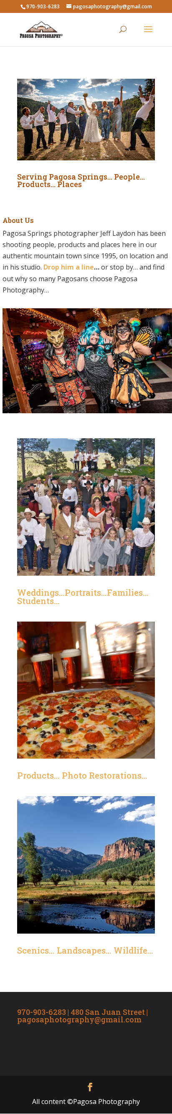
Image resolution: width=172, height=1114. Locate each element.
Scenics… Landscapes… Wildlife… (85, 950)
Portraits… (86, 592)
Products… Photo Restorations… (82, 775)
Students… (38, 600)
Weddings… (41, 592)
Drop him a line (68, 267)
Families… (128, 592)
